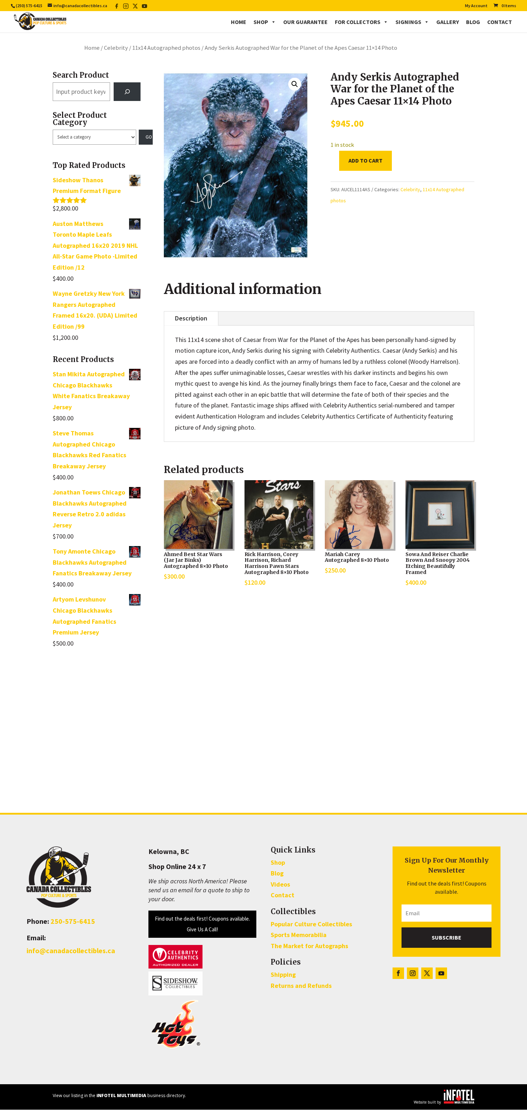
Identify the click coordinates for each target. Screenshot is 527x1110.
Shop (260, 21)
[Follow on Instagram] (412, 973)
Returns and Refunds (301, 985)
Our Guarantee (305, 21)
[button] (294, 84)
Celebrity (116, 48)
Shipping (283, 974)
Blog (473, 21)
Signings (408, 21)
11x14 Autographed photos (166, 48)
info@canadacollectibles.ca (71, 950)
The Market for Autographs (309, 946)
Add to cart (365, 160)
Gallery (447, 21)
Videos (280, 884)
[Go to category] (146, 137)
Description (191, 318)
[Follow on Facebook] (398, 973)
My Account (476, 6)
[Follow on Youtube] (441, 973)
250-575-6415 (73, 921)
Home (238, 21)
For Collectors (357, 21)
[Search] (127, 91)
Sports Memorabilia (299, 935)
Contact (499, 21)
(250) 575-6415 (29, 5)
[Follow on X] (427, 973)
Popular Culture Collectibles (311, 924)
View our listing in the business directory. (119, 1095)
